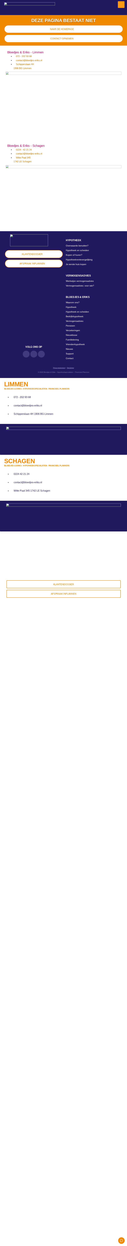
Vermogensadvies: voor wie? (80, 285)
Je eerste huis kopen (76, 264)
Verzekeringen (73, 330)
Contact (69, 358)
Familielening (72, 339)
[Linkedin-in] (26, 354)
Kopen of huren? (74, 255)
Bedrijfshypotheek (74, 316)
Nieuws (69, 349)
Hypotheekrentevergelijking (79, 259)
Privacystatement (59, 368)
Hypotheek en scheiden (77, 250)
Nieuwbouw (71, 335)
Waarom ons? (72, 302)
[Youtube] (41, 354)
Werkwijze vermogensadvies (80, 281)
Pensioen (70, 325)
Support (70, 353)
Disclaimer (70, 368)
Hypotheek (73, 240)
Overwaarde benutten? (77, 245)
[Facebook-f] (33, 354)
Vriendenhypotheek (75, 344)
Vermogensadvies (78, 275)
